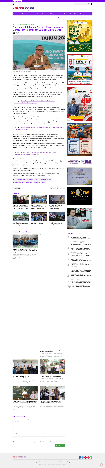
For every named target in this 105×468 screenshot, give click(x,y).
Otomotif (44, 14)
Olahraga (52, 14)
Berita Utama (16, 24)
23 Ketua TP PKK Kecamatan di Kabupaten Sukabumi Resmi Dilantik (51, 350)
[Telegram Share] (61, 188)
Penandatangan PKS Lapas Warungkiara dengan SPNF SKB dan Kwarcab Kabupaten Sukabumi (80, 243)
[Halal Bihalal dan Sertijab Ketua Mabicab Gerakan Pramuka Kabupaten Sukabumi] (52, 366)
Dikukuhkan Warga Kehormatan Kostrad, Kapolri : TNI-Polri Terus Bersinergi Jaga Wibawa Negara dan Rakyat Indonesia (80, 254)
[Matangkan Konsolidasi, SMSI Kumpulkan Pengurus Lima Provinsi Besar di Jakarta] (57, 216)
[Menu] (14, 4)
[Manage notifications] (101, 464)
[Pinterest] (85, 457)
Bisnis (38, 14)
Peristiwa (59, 14)
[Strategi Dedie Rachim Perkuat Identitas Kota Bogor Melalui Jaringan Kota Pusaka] (21, 216)
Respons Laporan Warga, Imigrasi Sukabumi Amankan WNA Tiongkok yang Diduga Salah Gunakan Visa (20, 207)
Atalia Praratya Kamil (19, 179)
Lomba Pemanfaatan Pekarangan (22, 182)
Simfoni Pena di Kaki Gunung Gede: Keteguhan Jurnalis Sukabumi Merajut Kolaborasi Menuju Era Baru (81, 238)
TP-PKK (43, 182)
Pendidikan (32, 14)
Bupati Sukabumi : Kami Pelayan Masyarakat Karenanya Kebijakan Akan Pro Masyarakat (25, 402)
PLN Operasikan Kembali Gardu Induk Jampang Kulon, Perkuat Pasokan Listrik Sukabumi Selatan (38, 207)
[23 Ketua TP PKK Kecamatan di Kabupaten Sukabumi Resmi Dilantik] (52, 291)
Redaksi (17, 32)
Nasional (15, 17)
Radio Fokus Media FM (73, 17)
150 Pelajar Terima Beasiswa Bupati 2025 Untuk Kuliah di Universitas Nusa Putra (51, 402)
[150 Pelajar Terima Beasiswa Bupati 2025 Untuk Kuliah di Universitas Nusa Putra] (52, 393)
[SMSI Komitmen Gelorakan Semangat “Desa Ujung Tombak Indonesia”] (57, 199)
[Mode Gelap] (91, 4)
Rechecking (37, 182)
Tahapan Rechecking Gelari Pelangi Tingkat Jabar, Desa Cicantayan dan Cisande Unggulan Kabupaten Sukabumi (25, 251)
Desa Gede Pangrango (33, 179)
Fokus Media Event (86, 17)
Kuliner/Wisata (74, 14)
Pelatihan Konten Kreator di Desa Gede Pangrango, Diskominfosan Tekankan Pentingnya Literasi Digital (23, 376)
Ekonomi (29, 17)
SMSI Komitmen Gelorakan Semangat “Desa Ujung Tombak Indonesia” (56, 207)
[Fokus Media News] (23, 9)
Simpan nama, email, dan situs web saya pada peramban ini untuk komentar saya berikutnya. (37, 441)
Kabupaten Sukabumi (25, 24)
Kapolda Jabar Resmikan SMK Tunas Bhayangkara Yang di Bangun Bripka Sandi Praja (81, 281)
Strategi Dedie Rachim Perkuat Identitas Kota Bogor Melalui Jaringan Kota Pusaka (20, 223)
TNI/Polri (35, 17)
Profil (47, 17)
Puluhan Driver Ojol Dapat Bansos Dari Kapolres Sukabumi (81, 276)
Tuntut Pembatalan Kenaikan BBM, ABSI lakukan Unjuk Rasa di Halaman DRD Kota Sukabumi (81, 287)
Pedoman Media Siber (59, 462)
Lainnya (82, 14)
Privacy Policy (69, 462)
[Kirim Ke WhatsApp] (64, 188)
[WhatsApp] (91, 457)
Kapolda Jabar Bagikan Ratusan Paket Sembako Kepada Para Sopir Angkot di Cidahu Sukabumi (81, 271)
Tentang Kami (36, 462)
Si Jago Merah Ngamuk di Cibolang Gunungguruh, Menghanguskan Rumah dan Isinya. (81, 260)
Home (15, 14)
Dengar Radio (60, 17)
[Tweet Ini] (54, 188)
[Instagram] (88, 457)
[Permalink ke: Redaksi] (14, 33)
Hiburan (66, 14)
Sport (52, 17)
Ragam (42, 17)
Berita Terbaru (23, 14)
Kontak (49, 462)
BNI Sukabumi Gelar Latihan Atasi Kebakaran (80, 265)
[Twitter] (82, 457)
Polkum (22, 17)
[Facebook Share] (51, 188)
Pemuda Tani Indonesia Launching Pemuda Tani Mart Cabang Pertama (80, 249)
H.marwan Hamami (46, 179)
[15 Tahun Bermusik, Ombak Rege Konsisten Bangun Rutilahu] (39, 216)
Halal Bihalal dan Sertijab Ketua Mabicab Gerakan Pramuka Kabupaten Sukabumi (51, 375)
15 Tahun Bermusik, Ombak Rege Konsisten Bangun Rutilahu (38, 223)
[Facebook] (80, 457)
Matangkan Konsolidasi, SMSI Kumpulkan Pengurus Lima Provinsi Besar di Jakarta (57, 223)
